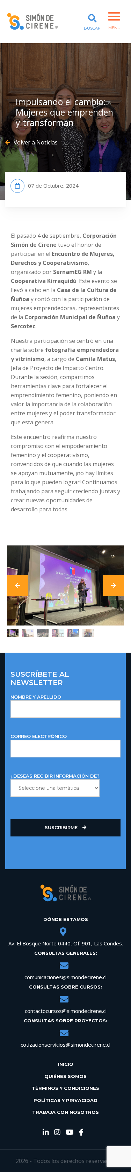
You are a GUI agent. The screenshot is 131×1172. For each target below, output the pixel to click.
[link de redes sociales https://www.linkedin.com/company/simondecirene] (46, 1132)
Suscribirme (62, 827)
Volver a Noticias (36, 142)
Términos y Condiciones (65, 1088)
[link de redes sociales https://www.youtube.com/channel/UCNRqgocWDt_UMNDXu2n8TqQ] (70, 1132)
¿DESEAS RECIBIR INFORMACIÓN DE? (55, 776)
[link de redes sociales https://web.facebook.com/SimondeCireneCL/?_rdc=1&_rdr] (81, 1132)
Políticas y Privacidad (65, 1100)
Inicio (65, 1064)
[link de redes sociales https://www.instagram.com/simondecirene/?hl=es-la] (57, 1132)
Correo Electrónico (38, 736)
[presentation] (17, 585)
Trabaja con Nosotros (65, 1112)
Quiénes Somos (65, 1076)
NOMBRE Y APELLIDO (35, 697)
